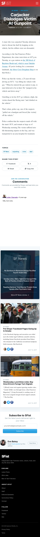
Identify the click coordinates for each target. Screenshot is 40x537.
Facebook (5, 510)
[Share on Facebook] (12, 349)
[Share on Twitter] (8, 349)
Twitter (4, 514)
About (4, 488)
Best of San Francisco (9, 478)
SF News (15, 10)
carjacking (15, 151)
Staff (3, 491)
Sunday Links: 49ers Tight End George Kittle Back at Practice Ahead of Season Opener (20, 280)
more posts (16, 444)
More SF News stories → (20, 295)
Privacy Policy (6, 529)
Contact (4, 501)
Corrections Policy (7, 498)
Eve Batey (24, 10)
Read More (32, 443)
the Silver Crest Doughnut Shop (22, 69)
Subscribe (20, 431)
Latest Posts (6, 472)
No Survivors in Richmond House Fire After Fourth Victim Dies (20, 272)
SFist (5, 456)
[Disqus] (20, 219)
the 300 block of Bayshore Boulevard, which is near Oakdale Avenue (18, 63)
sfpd (31, 151)
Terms (3, 533)
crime (24, 151)
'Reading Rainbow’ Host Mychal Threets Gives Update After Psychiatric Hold (20, 288)
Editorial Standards (8, 494)
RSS (3, 517)
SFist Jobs (5, 475)
